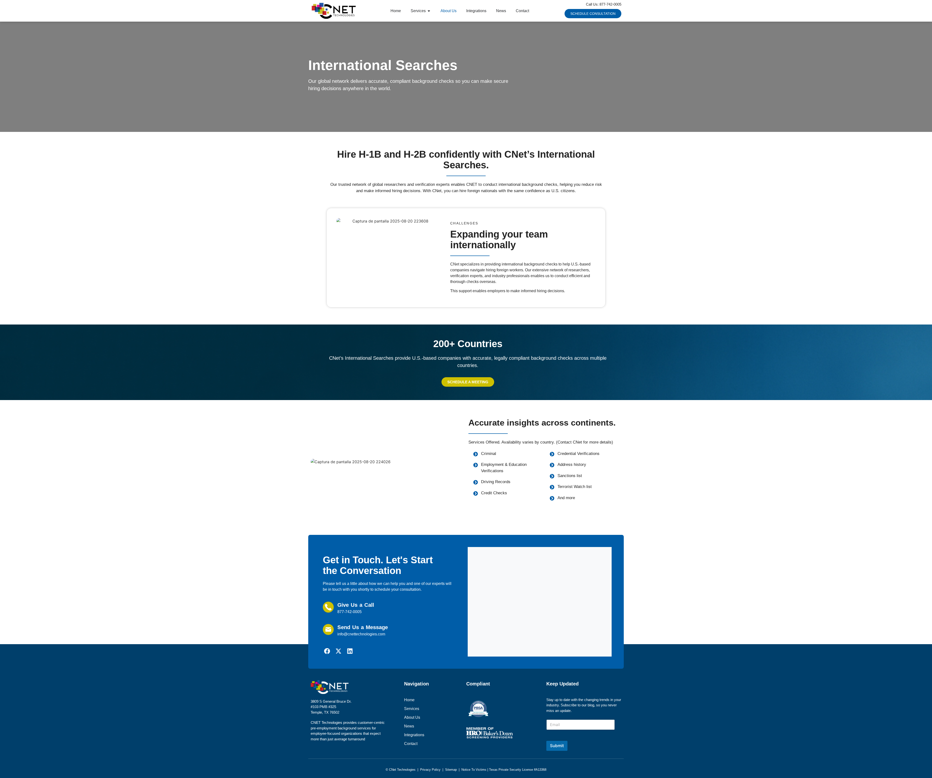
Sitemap (451, 769)
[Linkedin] (350, 651)
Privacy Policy (430, 769)
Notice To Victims (473, 769)
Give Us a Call (355, 605)
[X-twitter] (338, 651)
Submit (557, 745)
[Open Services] (429, 11)
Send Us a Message (362, 627)
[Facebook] (327, 651)
